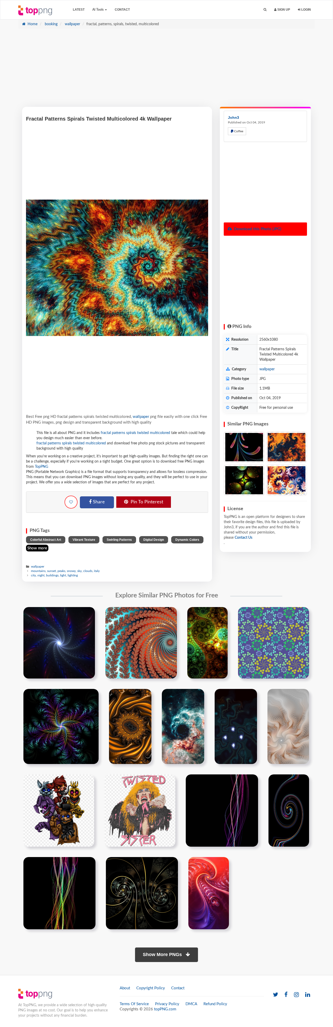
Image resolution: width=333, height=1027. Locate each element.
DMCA (191, 1004)
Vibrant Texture (84, 540)
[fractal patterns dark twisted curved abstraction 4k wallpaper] (236, 726)
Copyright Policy (150, 988)
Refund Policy (215, 1004)
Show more (37, 548)
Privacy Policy (167, 1004)
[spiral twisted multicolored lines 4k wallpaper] (288, 810)
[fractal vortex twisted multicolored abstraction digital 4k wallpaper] (141, 642)
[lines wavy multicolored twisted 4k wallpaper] (59, 893)
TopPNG (41, 467)
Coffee (238, 131)
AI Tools (98, 9)
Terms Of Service (134, 1004)
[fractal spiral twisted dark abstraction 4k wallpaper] (142, 893)
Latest (79, 9)
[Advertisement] (166, 70)
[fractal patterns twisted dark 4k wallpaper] (61, 726)
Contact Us (243, 537)
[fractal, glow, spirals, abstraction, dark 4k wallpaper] (244, 480)
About (125, 988)
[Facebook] (286, 995)
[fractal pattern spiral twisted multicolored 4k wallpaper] (207, 642)
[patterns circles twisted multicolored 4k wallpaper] (273, 642)
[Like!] (71, 502)
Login (305, 9)
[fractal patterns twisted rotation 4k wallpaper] (288, 726)
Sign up (283, 9)
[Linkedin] (307, 995)
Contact (122, 9)
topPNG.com (165, 1009)
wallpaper (72, 24)
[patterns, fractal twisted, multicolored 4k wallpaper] (286, 447)
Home (32, 24)
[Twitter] (275, 995)
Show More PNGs (163, 954)
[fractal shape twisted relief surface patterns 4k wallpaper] (130, 726)
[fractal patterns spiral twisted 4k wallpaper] (183, 726)
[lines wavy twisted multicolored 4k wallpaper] (222, 810)
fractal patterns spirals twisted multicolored (135, 433)
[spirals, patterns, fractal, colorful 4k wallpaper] (244, 447)
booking (50, 24)
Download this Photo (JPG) (257, 229)
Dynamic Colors (187, 540)
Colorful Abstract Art (45, 540)
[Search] (265, 10)
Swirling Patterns (119, 540)
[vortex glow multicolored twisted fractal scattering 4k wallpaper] (59, 642)
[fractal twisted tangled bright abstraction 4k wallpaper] (208, 893)
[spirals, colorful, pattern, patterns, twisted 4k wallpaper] (286, 480)
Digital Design (153, 540)
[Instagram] (296, 995)
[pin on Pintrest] (88, 614)
